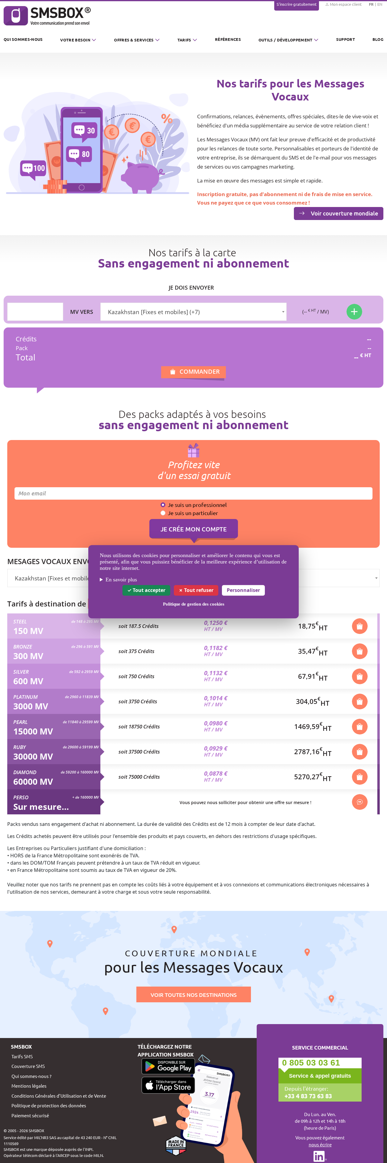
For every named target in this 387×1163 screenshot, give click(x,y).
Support (345, 39)
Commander (200, 371)
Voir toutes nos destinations (194, 994)
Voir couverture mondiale (344, 213)
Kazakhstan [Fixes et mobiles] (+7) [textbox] (154, 312)
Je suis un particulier (193, 513)
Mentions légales (29, 1086)
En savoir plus (121, 580)
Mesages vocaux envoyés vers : (67, 561)
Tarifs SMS (22, 1056)
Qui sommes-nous (23, 39)
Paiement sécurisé (30, 1115)
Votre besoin (75, 39)
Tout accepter (148, 589)
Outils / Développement (286, 39)
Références (228, 39)
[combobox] (193, 312)
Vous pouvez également (320, 1141)
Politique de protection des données (48, 1105)
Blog (377, 39)
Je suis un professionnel (197, 504)
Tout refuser (198, 589)
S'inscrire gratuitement (297, 4)
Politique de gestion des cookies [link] (193, 603)
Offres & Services (134, 39)
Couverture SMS (28, 1066)
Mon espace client (345, 4)
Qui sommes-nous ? (31, 1076)
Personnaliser (243, 589)
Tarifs (184, 39)
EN (379, 4)
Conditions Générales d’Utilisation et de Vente (58, 1096)
